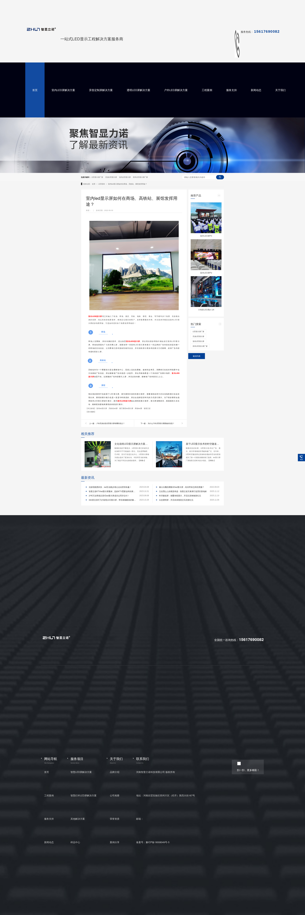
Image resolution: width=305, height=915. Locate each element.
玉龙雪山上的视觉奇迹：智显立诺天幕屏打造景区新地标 (183, 491)
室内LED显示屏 (125, 177)
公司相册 (114, 795)
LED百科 (101, 184)
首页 (35, 90)
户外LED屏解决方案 (176, 90)
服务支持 (231, 90)
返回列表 (196, 356)
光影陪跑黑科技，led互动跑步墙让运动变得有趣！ (110, 487)
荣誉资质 (114, 819)
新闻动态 (256, 90)
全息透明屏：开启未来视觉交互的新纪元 (176, 499)
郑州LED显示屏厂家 (140, 177)
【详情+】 (142, 460)
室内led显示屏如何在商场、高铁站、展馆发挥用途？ (127, 184)
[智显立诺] (56, 639)
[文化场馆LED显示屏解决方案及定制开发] (98, 454)
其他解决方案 (78, 819)
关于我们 (280, 90)
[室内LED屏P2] (206, 254)
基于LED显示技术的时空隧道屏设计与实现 (203, 443)
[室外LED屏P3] (206, 217)
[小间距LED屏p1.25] (206, 291)
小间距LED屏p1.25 (206, 309)
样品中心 (75, 842)
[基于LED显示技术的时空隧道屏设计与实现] (169, 454)
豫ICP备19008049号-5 (157, 842)
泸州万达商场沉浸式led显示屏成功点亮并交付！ (109, 495)
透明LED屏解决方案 (138, 90)
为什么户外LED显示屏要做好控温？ (161, 423)
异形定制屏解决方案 (101, 90)
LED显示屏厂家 (97, 177)
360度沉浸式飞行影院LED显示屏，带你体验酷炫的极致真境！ (112, 499)
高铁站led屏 (113, 408)
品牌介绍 (114, 772)
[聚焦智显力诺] (152, 172)
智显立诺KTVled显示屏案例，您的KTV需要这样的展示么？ (112, 491)
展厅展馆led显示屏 (126, 408)
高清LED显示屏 (111, 177)
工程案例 (207, 90)
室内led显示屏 (101, 408)
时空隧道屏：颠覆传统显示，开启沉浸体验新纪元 (180, 495)
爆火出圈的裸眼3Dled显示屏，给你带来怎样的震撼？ (181, 487)
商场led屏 (139, 408)
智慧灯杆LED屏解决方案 (84, 795)
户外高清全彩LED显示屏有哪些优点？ (110, 423)
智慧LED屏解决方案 (81, 772)
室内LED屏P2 (206, 272)
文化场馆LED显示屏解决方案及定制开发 (131, 443)
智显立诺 (147, 408)
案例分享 (114, 842)
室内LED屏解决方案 (63, 90)
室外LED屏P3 (206, 235)
